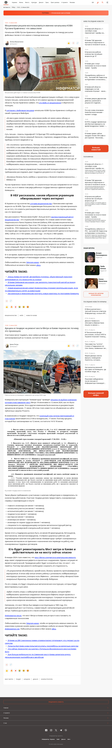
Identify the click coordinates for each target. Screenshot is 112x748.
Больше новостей (95, 148)
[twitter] (56, 730)
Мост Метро (9, 679)
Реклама (72, 2)
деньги (35, 679)
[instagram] (51, 730)
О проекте (64, 2)
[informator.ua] (6, 2)
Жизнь (21, 2)
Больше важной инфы (96, 394)
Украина (14, 2)
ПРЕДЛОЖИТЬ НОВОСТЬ (56, 702)
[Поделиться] (73, 43)
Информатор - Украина (48, 739)
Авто (69, 739)
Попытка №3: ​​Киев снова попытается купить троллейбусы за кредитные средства (42, 646)
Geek (58, 739)
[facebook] (46, 730)
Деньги (41, 2)
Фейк (21, 315)
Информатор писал (13, 615)
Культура (34, 2)
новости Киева (31, 315)
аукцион (27, 679)
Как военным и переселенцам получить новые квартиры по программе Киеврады (43, 293)
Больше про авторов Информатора (96, 294)
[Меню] (107, 2)
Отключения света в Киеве (61, 13)
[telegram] (61, 730)
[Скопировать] (77, 43)
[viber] (66, 730)
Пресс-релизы (55, 2)
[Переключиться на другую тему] (98, 2)
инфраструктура (47, 679)
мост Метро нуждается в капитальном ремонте (55, 557)
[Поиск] (103, 2)
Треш (47, 2)
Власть (27, 2)
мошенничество (11, 315)
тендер (18, 679)
